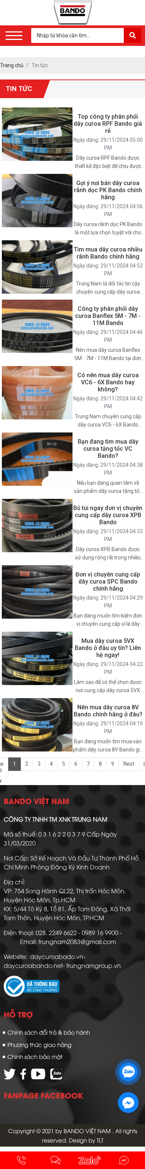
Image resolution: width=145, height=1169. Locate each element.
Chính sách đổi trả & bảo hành (48, 1032)
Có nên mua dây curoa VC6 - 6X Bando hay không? (108, 382)
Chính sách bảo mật (34, 1056)
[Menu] (14, 35)
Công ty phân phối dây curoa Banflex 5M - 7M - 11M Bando (108, 315)
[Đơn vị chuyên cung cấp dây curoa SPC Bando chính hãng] (37, 591)
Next (128, 764)
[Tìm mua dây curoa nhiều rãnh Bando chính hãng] (37, 266)
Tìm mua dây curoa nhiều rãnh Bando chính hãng (108, 253)
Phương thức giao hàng (39, 1044)
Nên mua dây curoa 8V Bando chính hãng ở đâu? (108, 711)
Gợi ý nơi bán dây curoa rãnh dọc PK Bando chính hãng (108, 190)
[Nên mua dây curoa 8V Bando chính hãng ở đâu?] (37, 724)
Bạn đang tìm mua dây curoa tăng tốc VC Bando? (108, 448)
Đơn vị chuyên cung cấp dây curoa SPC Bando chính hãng (107, 581)
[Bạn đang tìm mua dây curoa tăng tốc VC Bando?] (37, 459)
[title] (21, 1160)
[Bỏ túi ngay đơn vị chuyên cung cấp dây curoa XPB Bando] (37, 525)
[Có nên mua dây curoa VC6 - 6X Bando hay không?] (37, 392)
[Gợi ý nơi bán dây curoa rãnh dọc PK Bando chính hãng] (37, 200)
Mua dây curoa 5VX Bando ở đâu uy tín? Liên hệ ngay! (108, 648)
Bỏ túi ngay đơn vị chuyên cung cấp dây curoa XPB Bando (107, 515)
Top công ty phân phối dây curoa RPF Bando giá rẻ (108, 123)
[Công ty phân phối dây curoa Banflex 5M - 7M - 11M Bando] (37, 326)
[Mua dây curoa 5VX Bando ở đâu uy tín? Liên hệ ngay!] (37, 658)
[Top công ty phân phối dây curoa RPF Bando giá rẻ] (37, 134)
